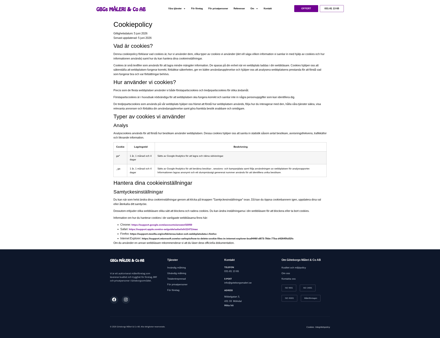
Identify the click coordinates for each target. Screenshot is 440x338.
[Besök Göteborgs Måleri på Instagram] (126, 299)
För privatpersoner (218, 8)
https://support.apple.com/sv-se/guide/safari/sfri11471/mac (163, 229)
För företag (197, 8)
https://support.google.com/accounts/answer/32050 (161, 224)
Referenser (239, 8)
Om (252, 8)
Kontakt (268, 8)
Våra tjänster (175, 8)
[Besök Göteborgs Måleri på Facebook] (114, 299)
